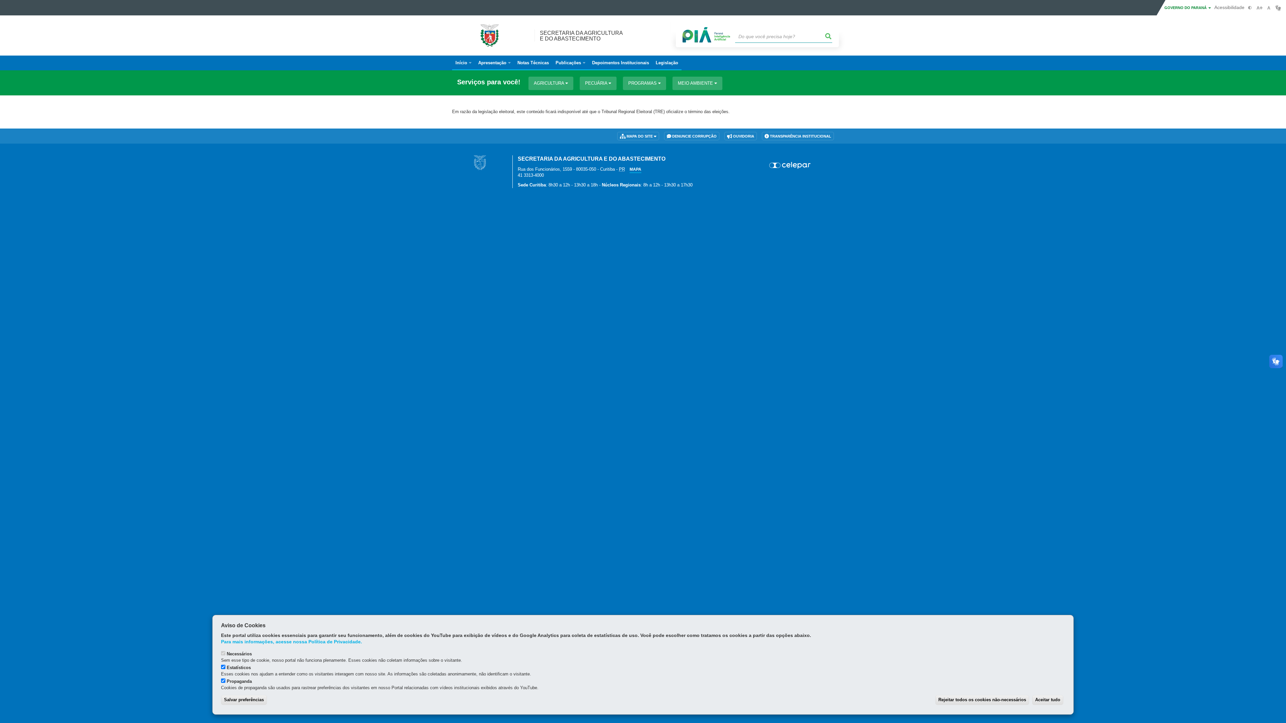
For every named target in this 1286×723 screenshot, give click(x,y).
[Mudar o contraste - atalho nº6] (1250, 8)
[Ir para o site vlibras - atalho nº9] (1278, 8)
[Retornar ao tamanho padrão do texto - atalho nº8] (1269, 8)
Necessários (239, 653)
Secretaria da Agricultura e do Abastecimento (581, 36)
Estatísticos (239, 667)
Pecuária (597, 83)
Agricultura (549, 83)
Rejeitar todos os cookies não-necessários (982, 699)
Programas (643, 83)
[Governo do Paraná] (480, 162)
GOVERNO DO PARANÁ (1186, 8)
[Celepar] (790, 165)
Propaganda (239, 681)
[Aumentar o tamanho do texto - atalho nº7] (1259, 8)
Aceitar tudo (1047, 699)
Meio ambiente (696, 83)
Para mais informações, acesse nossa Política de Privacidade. (291, 641)
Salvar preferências (244, 699)
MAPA (635, 169)
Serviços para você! (488, 82)
